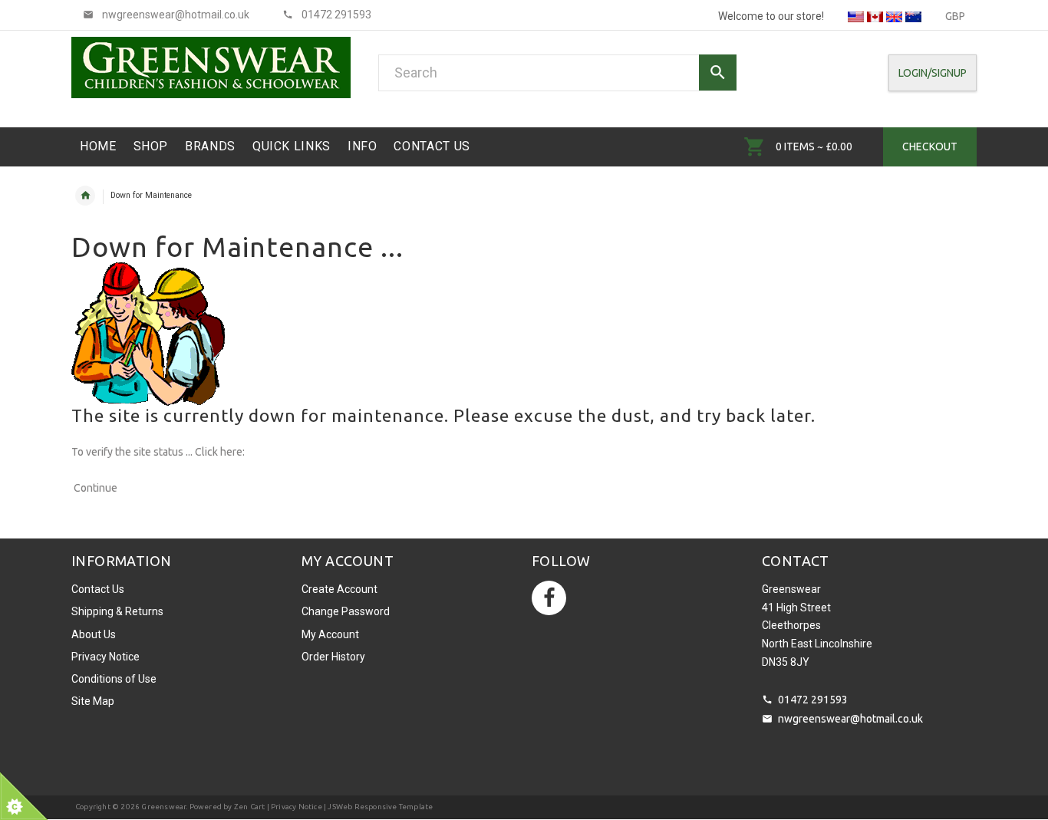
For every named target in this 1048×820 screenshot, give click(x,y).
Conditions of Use (114, 679)
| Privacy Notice (293, 806)
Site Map (92, 701)
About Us (93, 634)
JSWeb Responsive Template (380, 806)
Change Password (346, 611)
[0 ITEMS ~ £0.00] (754, 146)
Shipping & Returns (117, 611)
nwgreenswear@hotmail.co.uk (850, 719)
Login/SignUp (932, 73)
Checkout (929, 146)
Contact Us (97, 589)
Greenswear (163, 806)
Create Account (339, 589)
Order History (333, 656)
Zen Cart (249, 806)
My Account (330, 634)
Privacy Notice (105, 656)
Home (85, 196)
